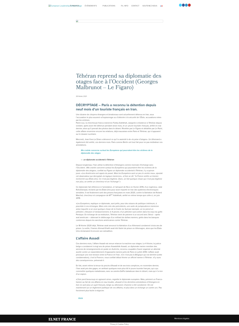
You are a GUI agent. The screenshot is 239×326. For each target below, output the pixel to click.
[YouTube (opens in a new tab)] (189, 5)
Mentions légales (181, 318)
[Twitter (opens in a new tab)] (180, 5)
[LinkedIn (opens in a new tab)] (186, 5)
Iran (80, 298)
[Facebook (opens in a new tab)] (183, 5)
